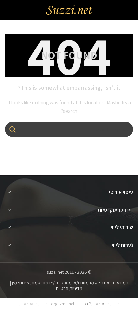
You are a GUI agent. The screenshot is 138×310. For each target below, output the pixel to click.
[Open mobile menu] (129, 10)
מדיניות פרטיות (69, 288)
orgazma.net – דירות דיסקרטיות (46, 304)
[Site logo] (69, 10)
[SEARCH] (12, 129)
